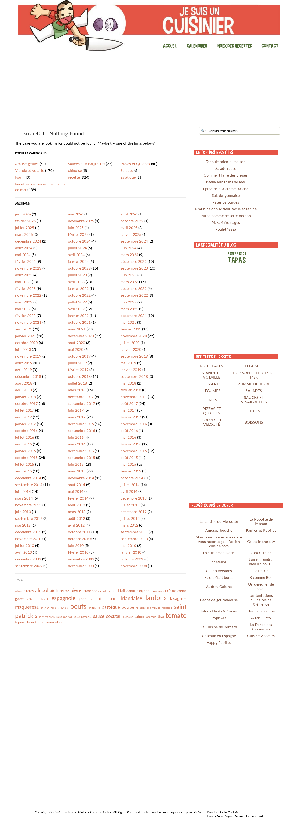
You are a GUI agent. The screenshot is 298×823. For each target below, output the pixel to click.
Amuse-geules (26, 164)
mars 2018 (77, 390)
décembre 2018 (28, 377)
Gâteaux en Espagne (219, 636)
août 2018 (23, 383)
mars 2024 (129, 255)
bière (76, 590)
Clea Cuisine (261, 553)
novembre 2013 (28, 505)
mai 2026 (76, 214)
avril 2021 (23, 329)
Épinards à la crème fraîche (225, 189)
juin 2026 (23, 214)
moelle (55, 608)
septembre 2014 (28, 485)
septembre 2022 (134, 295)
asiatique (128, 177)
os (98, 608)
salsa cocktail (64, 617)
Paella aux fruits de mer (225, 182)
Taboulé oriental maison (226, 162)
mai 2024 (23, 255)
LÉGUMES (254, 366)
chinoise (75, 171)
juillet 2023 (77, 275)
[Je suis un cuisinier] (149, 25)
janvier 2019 (131, 370)
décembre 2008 (81, 566)
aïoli (54, 591)
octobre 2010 (79, 539)
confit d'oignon (137, 591)
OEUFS (254, 411)
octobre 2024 (79, 241)
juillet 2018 (77, 383)
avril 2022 (76, 309)
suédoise (128, 617)
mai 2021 (128, 322)
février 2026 (25, 221)
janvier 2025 (131, 234)
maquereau (27, 607)
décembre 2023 (134, 262)
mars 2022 (129, 309)
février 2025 (78, 234)
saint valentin (47, 617)
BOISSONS (253, 422)
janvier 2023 (78, 289)
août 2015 (129, 458)
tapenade (151, 617)
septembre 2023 (134, 268)
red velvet (153, 608)
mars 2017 (77, 417)
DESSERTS (212, 384)
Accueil (170, 45)
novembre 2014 (81, 478)
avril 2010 (23, 552)
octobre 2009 (132, 559)
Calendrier (197, 45)
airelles (29, 591)
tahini (139, 616)
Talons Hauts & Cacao (219, 611)
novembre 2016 (134, 424)
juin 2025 (76, 228)
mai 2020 (76, 349)
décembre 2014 (28, 478)
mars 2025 (24, 234)
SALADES (254, 391)
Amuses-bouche (218, 530)
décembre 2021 (134, 316)
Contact (269, 45)
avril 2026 (129, 214)
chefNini (219, 562)
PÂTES (211, 400)
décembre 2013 (134, 498)
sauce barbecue (83, 617)
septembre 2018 (134, 377)
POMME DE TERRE (253, 384)
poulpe (128, 607)
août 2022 (23, 302)
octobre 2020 (26, 343)
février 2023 (25, 289)
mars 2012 (129, 525)
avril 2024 (76, 255)
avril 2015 (23, 471)
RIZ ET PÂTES (211, 366)
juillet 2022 (77, 302)
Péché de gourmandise (219, 600)
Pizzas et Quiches (135, 164)
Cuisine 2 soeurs (261, 636)
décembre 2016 (81, 424)
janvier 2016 (25, 451)
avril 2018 (23, 390)
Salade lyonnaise (226, 196)
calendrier (104, 591)
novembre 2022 (28, 295)
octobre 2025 (132, 221)
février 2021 (131, 329)
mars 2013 (77, 512)
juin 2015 (76, 464)
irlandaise (131, 598)
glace (82, 599)
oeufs (78, 606)
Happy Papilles (219, 643)
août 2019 (23, 363)
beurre (64, 591)
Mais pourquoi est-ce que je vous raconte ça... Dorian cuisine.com (219, 541)
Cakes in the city (261, 542)
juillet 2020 (130, 343)
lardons (156, 598)
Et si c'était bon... (218, 578)
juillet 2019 (77, 363)
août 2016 (129, 431)
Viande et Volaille (29, 171)
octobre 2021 (79, 322)
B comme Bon (261, 578)
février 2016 (131, 444)
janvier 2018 (25, 397)
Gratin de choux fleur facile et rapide (226, 209)
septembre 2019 (134, 356)
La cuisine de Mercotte (219, 522)
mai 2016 (128, 437)
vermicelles (54, 622)
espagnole (63, 598)
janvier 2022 (78, 316)
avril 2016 (23, 444)
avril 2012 (76, 525)
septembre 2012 (28, 519)
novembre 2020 (134, 336)
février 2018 (131, 390)
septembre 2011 (134, 532)
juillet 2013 (130, 505)
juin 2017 (76, 410)
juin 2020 (23, 349)
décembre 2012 (134, 512)
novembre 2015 (134, 451)
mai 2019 (128, 363)
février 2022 (25, 316)
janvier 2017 (25, 424)
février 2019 (78, 370)
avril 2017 (23, 417)
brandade (90, 591)
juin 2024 (128, 248)
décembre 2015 (81, 451)
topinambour (24, 622)
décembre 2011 (28, 532)
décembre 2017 (81, 397)
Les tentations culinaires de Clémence (261, 600)
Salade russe (225, 168)
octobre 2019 (79, 356)
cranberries (157, 591)
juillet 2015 (24, 464)
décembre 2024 (28, 241)
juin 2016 (76, 437)
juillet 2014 (130, 485)
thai (161, 616)
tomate (176, 615)
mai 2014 (76, 491)
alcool (41, 590)
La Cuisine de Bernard (219, 627)
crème (170, 591)
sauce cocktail (107, 616)
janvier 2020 (131, 349)
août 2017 (129, 404)
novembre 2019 (28, 356)
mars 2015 (77, 471)
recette (74, 177)
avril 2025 (129, 228)
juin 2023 (128, 275)
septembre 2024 (134, 241)
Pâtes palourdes (225, 202)
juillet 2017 (24, 410)
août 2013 (76, 505)
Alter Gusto (261, 618)
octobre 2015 (26, 458)
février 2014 (78, 498)
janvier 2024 (78, 262)
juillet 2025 (24, 228)
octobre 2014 (132, 478)
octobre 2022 (79, 295)
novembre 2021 (28, 322)
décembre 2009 (28, 559)
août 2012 (76, 519)
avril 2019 (23, 370)
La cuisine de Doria (219, 553)
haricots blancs (103, 599)
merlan (45, 608)
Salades (127, 171)
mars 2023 (129, 282)
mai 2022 (23, 309)
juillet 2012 (130, 519)
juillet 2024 (77, 248)
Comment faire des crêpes (225, 175)
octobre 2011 (79, 532)
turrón (39, 622)
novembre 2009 (81, 559)
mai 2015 (128, 464)
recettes (141, 608)
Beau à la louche (261, 611)
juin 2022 (128, 302)
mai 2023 (23, 282)
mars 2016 (77, 444)
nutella (64, 608)
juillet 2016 (24, 437)
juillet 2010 (24, 546)
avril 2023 (76, 282)
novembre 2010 (28, 539)
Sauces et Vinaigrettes (86, 164)
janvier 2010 (131, 552)
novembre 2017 (134, 397)
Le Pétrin (261, 571)
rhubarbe (167, 608)
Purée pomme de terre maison (226, 216)
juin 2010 (76, 546)
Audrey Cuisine (219, 587)
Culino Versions (219, 571)
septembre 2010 (134, 539)
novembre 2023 (28, 268)
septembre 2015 (81, 458)
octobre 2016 (26, 431)
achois (18, 591)
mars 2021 (77, 329)
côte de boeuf (37, 599)
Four (19, 177)
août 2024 (23, 248)
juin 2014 (23, 491)
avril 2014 (129, 491)
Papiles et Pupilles (261, 530)
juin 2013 (23, 512)
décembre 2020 (81, 336)
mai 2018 (128, 383)
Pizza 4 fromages (226, 223)
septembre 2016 (81, 431)
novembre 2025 (81, 221)
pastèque (111, 607)
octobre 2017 (26, 404)
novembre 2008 (134, 566)
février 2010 (78, 552)
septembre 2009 (28, 566)
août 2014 (76, 485)
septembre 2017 (81, 404)
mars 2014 (24, 498)
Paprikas (219, 618)
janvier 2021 (25, 336)
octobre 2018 (79, 377)
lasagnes (178, 599)
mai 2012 (23, 525)
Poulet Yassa (225, 229)
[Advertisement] (149, 89)
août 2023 (23, 275)
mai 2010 (128, 546)
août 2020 (76, 343)
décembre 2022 (134, 289)
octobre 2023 (79, 268)
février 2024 (25, 262)
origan (92, 608)
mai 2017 (128, 410)
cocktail (118, 591)
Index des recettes (234, 45)
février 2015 (131, 471)
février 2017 (131, 417)
